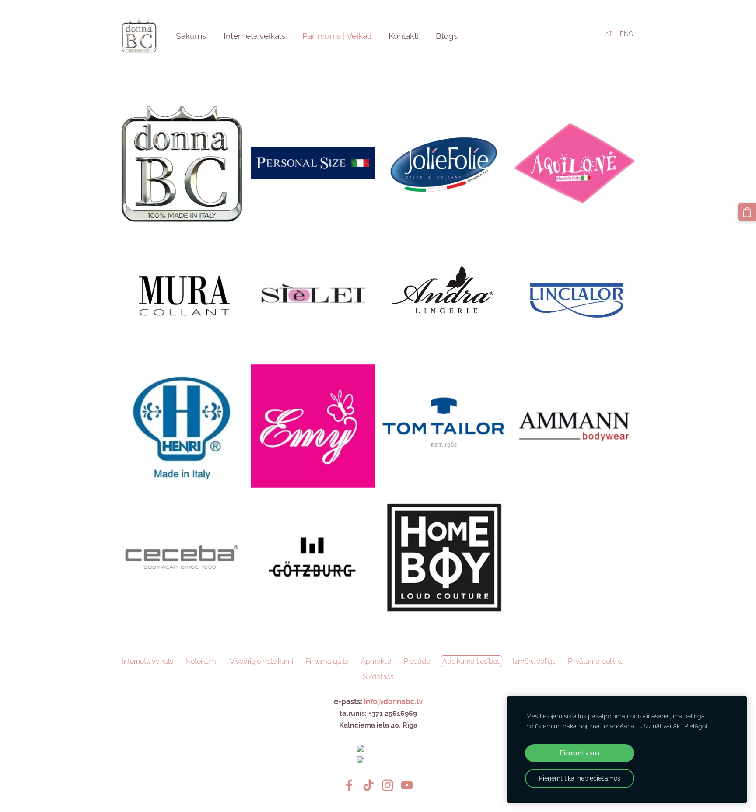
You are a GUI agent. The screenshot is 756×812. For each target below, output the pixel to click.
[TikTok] (368, 785)
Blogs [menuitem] (447, 36)
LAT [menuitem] (607, 34)
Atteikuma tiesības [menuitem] (471, 661)
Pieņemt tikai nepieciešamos (579, 778)
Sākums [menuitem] (191, 36)
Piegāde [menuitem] (417, 661)
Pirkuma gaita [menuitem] (327, 661)
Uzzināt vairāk (660, 726)
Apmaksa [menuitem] (376, 661)
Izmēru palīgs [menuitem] (534, 661)
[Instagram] (387, 785)
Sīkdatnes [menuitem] (378, 676)
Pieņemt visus (579, 752)
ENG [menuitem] (626, 34)
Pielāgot (695, 726)
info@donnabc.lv (393, 701)
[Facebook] (349, 785)
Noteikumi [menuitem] (201, 661)
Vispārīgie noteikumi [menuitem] (261, 661)
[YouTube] (407, 785)
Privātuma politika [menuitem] (596, 661)
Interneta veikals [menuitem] (254, 36)
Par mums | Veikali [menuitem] (336, 36)
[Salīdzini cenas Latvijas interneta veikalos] (378, 749)
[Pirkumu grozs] (747, 212)
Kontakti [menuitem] (403, 36)
